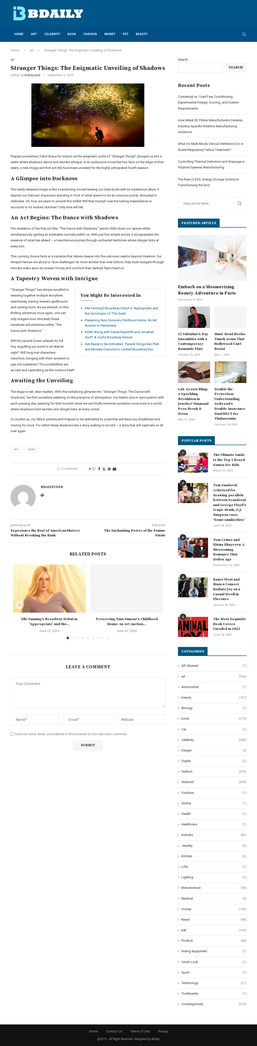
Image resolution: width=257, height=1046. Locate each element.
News (213, 919)
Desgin (213, 750)
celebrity (52, 34)
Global (213, 803)
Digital (213, 761)
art (34, 34)
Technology (213, 983)
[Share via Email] (114, 469)
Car (213, 729)
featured (213, 782)
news (31, 449)
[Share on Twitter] (104, 469)
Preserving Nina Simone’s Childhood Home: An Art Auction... (127, 621)
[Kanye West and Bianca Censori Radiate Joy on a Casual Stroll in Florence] (193, 587)
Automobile (213, 687)
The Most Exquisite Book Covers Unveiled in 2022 (229, 624)
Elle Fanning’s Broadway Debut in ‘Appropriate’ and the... (49, 621)
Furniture (213, 793)
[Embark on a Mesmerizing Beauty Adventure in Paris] (212, 258)
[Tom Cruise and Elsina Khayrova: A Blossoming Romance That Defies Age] (193, 548)
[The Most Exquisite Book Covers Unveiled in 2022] (193, 627)
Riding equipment (213, 951)
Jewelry (213, 845)
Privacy (163, 1031)
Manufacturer (213, 888)
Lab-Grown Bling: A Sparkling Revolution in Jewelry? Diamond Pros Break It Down (193, 401)
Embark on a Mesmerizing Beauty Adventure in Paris (207, 290)
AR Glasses (213, 666)
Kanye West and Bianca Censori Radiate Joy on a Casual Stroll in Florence (226, 589)
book (72, 34)
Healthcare (213, 824)
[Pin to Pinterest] (109, 469)
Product (213, 940)
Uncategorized (213, 1004)
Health (213, 814)
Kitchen (213, 856)
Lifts (213, 867)
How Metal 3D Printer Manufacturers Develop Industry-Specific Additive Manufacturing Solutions (210, 126)
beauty (141, 34)
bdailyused (32, 75)
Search (183, 59)
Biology (213, 708)
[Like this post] (93, 469)
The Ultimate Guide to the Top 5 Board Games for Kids (229, 460)
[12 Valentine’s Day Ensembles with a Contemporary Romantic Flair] (194, 317)
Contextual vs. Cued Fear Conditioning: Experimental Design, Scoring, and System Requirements (208, 102)
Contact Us (114, 1031)
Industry (213, 835)
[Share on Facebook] (99, 469)
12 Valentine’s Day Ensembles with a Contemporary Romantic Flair (193, 341)
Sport (213, 972)
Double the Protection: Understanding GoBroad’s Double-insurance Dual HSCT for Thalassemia (229, 404)
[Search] (243, 34)
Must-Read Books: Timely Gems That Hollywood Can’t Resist (230, 341)
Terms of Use (140, 1031)
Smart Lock (213, 962)
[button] (20, 605)
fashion (90, 34)
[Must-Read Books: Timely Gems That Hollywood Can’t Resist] (230, 317)
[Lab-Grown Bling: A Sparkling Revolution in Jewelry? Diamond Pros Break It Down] (194, 372)
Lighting (213, 877)
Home (18, 34)
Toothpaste (213, 993)
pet (125, 34)
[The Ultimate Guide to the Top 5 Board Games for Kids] (193, 463)
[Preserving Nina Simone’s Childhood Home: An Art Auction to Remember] (127, 588)
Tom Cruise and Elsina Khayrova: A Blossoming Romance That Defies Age (228, 550)
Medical (213, 898)
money (109, 34)
